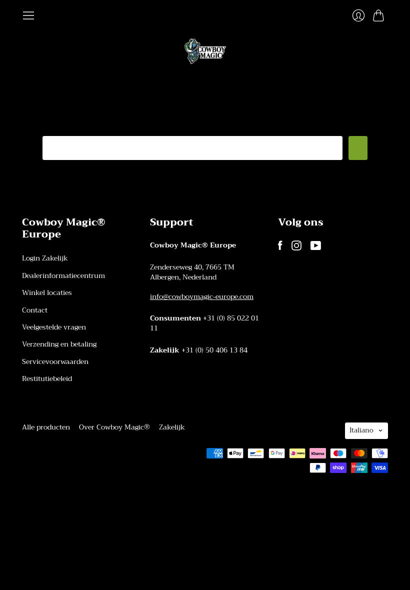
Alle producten (46, 427)
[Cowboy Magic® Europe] (205, 51)
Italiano (362, 430)
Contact (35, 310)
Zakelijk (172, 427)
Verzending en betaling (59, 344)
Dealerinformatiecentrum (63, 276)
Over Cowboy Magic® (114, 427)
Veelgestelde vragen (54, 327)
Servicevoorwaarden (55, 362)
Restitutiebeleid (47, 378)
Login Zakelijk (45, 258)
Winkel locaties (47, 292)
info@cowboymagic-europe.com (202, 296)
